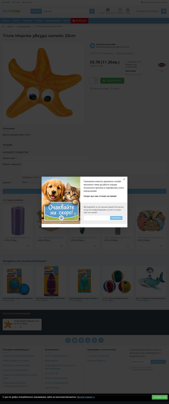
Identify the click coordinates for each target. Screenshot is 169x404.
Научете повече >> (86, 397)
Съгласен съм (159, 397)
